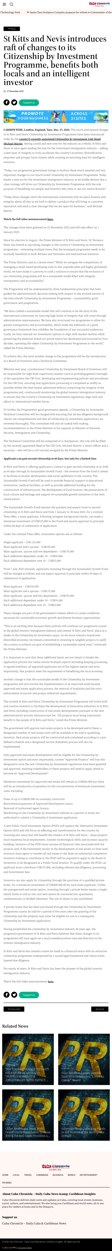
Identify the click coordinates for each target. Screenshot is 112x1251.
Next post (100, 1009)
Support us (29, 102)
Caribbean (42, 1175)
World (71, 1175)
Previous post (14, 1009)
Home (5, 1175)
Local (16, 1175)
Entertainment (89, 1175)
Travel (28, 1175)
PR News (12, 28)
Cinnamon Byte (25, 1247)
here (51, 981)
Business (58, 1175)
